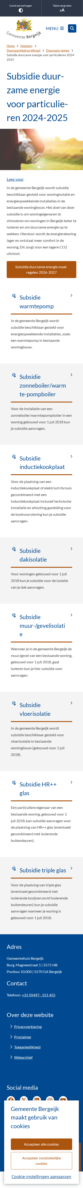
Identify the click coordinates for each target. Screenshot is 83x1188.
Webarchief (23, 1057)
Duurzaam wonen (57, 50)
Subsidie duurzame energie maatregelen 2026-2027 (41, 269)
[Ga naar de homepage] (24, 29)
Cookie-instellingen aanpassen (41, 1176)
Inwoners (26, 46)
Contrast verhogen (20, 5)
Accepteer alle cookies (41, 1144)
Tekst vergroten (62, 5)
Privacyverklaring (28, 1026)
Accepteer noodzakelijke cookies (41, 1161)
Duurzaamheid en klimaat (24, 50)
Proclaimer (22, 1037)
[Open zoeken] (72, 28)
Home (11, 46)
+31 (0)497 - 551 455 (38, 995)
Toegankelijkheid (27, 1047)
